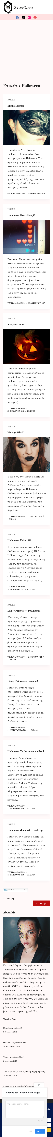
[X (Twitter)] (23, 17)
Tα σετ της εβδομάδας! (13, 1057)
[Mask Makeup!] (26, 127)
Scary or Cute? (15, 324)
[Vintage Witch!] (26, 454)
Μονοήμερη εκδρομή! (12, 1028)
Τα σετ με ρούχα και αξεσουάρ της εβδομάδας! (24, 1071)
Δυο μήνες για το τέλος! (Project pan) (19, 1086)
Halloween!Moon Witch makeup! (25, 830)
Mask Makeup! (15, 105)
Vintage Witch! (15, 432)
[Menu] (48, 7)
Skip (31, 1131)
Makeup (11, 100)
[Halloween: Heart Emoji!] (26, 237)
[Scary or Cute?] (26, 346)
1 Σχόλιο (31, 411)
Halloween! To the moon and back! (26, 751)
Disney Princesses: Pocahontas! (24, 610)
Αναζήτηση (8, 898)
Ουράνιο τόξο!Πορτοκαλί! (15, 1042)
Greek (10, 889)
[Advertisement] (26, 47)
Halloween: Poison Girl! (20, 540)
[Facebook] (17, 17)
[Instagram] (29, 17)
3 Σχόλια (31, 809)
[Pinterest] (35, 17)
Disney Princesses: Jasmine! (22, 681)
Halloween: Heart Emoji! (21, 215)
